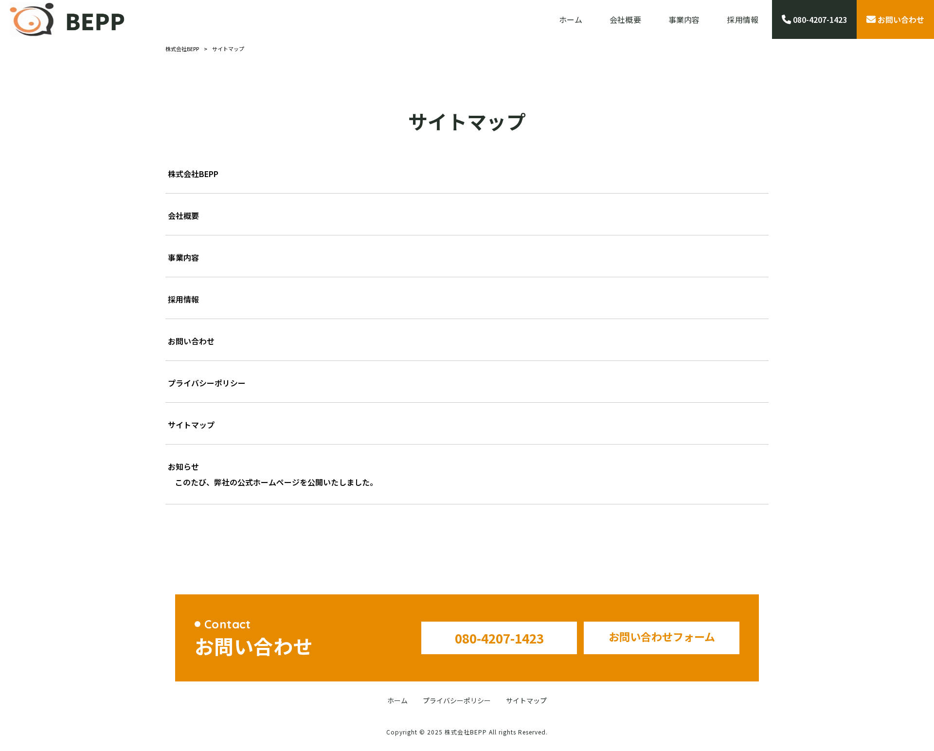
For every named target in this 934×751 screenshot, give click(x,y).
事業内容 (183, 257)
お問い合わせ (191, 341)
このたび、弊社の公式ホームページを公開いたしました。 (276, 482)
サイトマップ (191, 424)
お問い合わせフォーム (662, 636)
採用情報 (183, 299)
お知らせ (183, 466)
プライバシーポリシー (207, 383)
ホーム (397, 700)
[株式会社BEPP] (68, 19)
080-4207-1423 (499, 638)
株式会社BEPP (193, 173)
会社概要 (183, 215)
